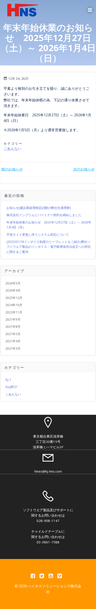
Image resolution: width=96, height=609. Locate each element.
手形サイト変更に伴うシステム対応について (37, 234)
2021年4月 (13, 341)
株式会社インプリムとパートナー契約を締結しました (43, 215)
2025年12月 (13, 298)
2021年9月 (13, 319)
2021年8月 (13, 326)
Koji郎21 (11, 387)
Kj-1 (8, 379)
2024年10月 (13, 305)
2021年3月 (13, 348)
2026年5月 (13, 283)
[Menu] (90, 10)
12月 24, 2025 (18, 78)
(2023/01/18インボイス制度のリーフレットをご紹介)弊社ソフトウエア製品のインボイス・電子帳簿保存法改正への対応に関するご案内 (48, 247)
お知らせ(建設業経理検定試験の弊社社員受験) (38, 208)
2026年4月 (13, 290)
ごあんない (12, 148)
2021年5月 (13, 334)
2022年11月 (13, 312)
